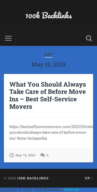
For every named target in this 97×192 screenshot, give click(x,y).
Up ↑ (89, 178)
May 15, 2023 (25, 155)
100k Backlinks (48, 15)
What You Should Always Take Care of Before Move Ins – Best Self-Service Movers (47, 95)
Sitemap (71, 189)
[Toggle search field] (89, 38)
